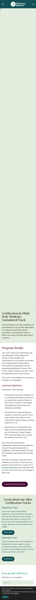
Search (33, 4)
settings (16, 593)
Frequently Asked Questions (14, 484)
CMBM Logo (18, 4)
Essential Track (9, 538)
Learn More (8, 532)
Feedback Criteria (14, 437)
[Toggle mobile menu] (3, 4)
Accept (5, 597)
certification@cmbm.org (11, 468)
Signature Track (10, 508)
